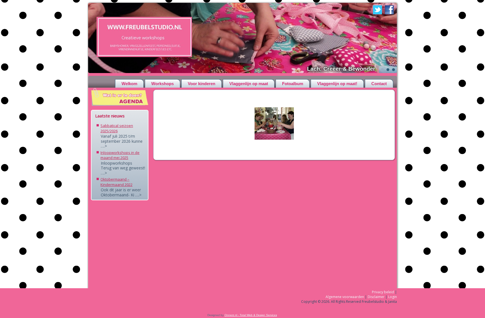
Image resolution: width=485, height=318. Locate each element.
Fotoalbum (292, 83)
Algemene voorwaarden (345, 296)
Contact (379, 83)
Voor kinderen (201, 83)
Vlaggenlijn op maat (248, 83)
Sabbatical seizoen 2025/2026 (116, 128)
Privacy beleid (383, 292)
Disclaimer (376, 296)
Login (392, 296)
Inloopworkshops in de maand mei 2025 (119, 155)
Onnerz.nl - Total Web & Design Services (251, 315)
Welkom (129, 83)
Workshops (162, 83)
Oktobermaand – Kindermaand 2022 (116, 182)
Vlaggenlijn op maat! (337, 83)
